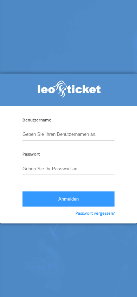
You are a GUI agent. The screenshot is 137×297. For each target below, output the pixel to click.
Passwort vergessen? (95, 213)
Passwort (31, 154)
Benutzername (36, 119)
